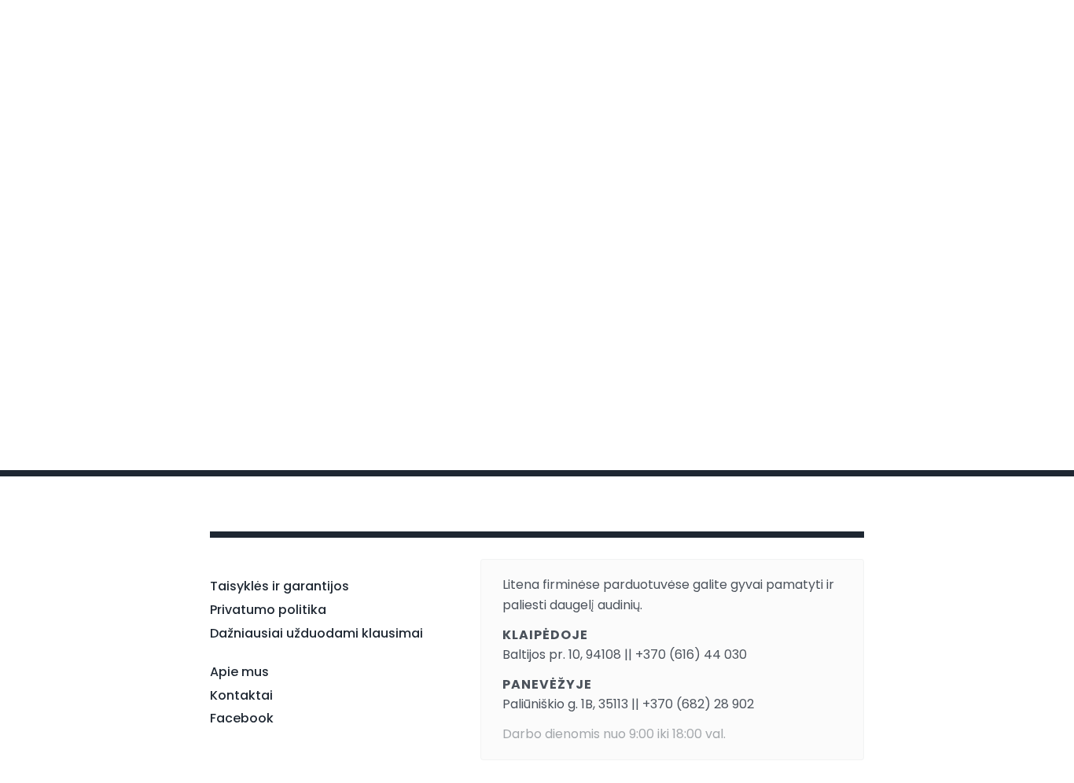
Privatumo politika (268, 610)
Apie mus (239, 672)
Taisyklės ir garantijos (279, 586)
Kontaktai (241, 695)
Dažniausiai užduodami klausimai (316, 633)
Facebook (242, 718)
